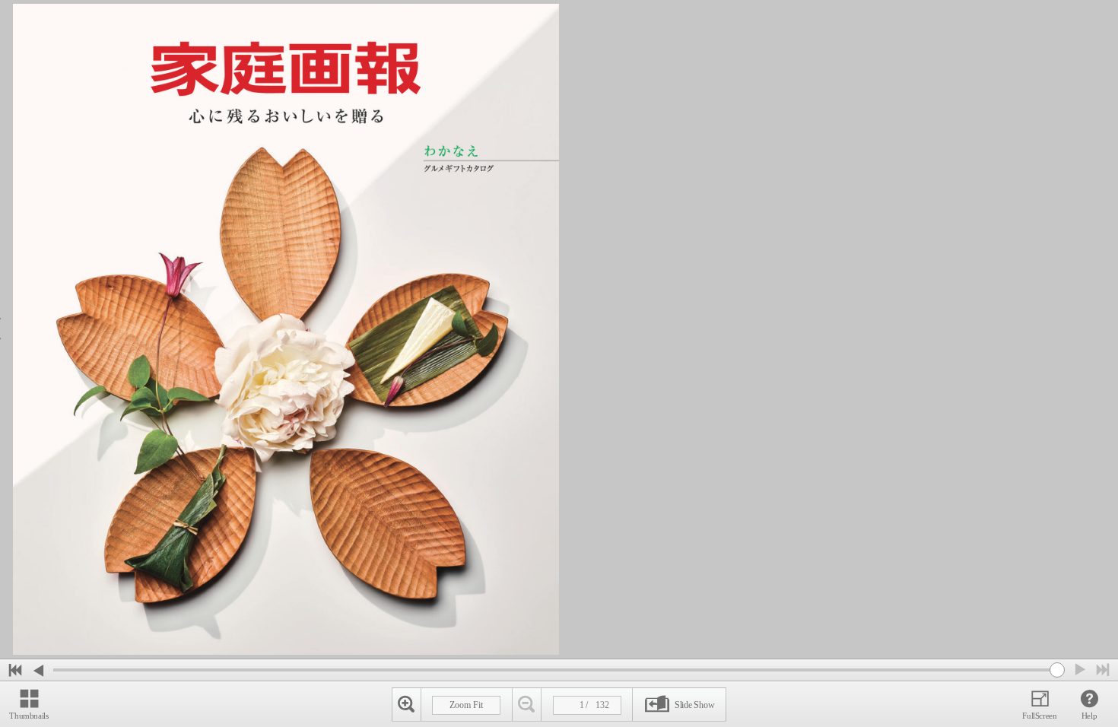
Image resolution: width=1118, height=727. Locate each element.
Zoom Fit (466, 705)
